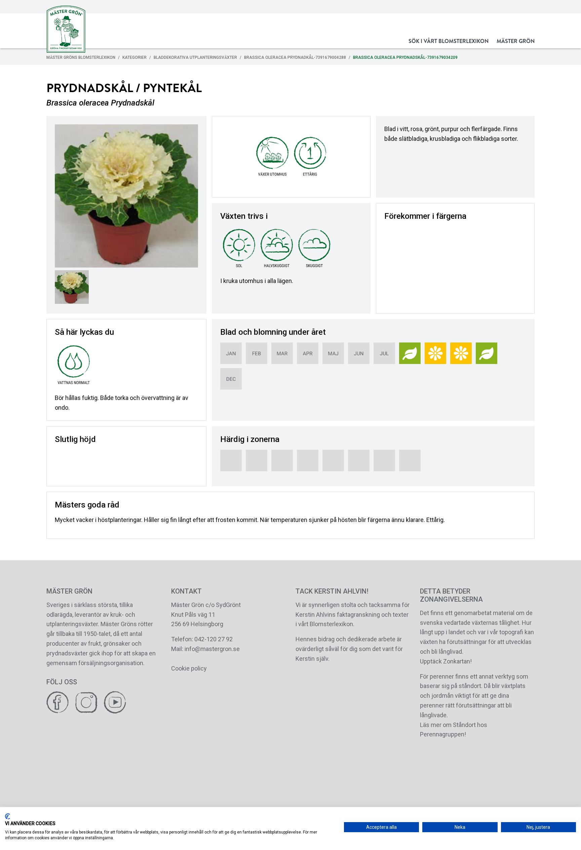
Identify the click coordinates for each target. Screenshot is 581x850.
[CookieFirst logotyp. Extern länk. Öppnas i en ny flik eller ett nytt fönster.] (7, 816)
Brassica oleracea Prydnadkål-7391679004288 (295, 57)
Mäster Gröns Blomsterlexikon (80, 57)
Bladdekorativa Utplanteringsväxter (195, 57)
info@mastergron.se (212, 648)
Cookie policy (189, 668)
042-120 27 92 (213, 639)
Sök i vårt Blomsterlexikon (449, 41)
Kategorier (134, 57)
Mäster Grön (516, 41)
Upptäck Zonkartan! (446, 661)
